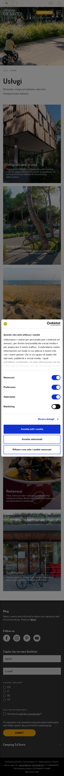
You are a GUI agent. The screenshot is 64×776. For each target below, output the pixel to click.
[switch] (56, 387)
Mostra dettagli (46, 419)
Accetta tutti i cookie (32, 429)
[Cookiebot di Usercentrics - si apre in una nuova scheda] (46, 324)
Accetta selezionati (32, 439)
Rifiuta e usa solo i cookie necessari (32, 449)
